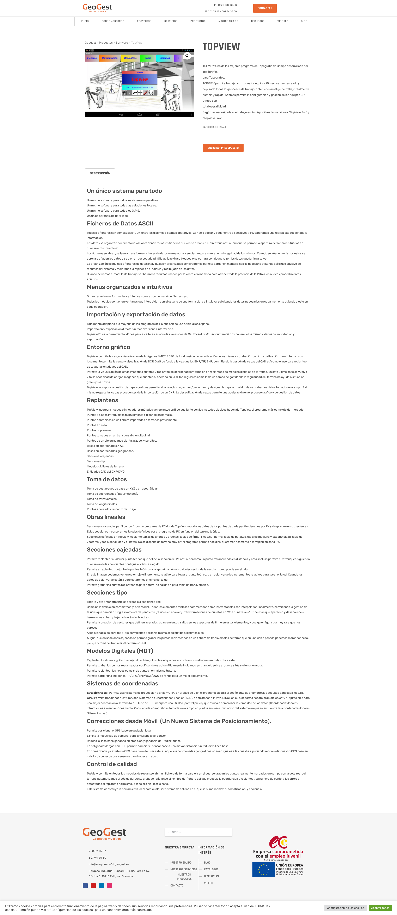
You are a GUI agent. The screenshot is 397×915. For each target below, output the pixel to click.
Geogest (90, 42)
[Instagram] (109, 885)
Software (122, 42)
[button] (187, 56)
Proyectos (144, 21)
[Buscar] (228, 832)
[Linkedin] (101, 885)
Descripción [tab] (100, 173)
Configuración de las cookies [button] (345, 907)
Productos (198, 21)
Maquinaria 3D (228, 21)
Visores (282, 21)
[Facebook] (85, 885)
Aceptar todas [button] (380, 907)
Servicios (171, 21)
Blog (304, 21)
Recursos (258, 21)
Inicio (85, 21)
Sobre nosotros (113, 21)
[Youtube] (93, 885)
